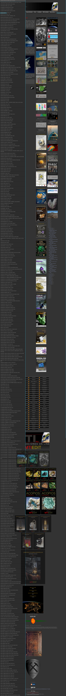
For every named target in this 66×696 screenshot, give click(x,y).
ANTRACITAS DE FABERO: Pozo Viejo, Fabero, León (7, 27)
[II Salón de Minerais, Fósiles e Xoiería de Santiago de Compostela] (41, 221)
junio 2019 (50, 278)
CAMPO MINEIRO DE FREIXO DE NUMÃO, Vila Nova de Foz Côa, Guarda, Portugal (11, 67)
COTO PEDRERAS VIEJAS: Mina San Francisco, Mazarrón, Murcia (8, 488)
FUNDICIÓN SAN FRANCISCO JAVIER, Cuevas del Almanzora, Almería (9, 608)
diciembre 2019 (51, 228)
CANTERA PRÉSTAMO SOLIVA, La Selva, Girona (6, 221)
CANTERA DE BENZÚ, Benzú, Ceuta (5, 115)
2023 (49, 222)
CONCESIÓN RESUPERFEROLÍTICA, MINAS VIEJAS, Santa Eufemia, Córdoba (10, 372)
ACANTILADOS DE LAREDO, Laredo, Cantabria (6, 5)
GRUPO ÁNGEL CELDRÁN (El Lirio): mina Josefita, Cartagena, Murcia (9, 633)
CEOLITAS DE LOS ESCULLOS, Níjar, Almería (6, 322)
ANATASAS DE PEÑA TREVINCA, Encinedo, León (7, 17)
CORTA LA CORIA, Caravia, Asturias (5, 392)
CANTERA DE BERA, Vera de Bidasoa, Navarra (6, 117)
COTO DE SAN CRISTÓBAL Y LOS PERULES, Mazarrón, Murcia (8, 447)
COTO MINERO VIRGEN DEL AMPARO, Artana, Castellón (7, 437)
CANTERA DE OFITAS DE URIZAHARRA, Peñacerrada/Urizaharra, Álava (9, 140)
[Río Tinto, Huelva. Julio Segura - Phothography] (52, 150)
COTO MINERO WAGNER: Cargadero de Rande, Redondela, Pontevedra (9, 444)
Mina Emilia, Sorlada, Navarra (52, 232)
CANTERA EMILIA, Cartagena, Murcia (5, 173)
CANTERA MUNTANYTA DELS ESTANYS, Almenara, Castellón (8, 211)
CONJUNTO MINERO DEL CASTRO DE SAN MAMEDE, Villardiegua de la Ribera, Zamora (11, 382)
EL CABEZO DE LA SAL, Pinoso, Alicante (5, 548)
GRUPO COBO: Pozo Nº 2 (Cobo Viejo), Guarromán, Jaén (7, 663)
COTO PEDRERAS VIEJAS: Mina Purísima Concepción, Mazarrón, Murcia (9, 486)
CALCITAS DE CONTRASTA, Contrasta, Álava (6, 47)
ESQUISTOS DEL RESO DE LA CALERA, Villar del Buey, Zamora (8, 556)
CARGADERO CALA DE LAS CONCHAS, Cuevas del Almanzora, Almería (9, 267)
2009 (49, 295)
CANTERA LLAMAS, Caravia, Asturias (5, 193)
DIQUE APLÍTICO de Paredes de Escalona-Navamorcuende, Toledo (9, 538)
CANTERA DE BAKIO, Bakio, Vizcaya (5, 112)
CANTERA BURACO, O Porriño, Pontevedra (6, 92)
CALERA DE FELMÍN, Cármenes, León (5, 60)
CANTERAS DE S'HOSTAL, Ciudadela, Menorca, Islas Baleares (8, 262)
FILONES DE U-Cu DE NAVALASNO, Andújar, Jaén (7, 576)
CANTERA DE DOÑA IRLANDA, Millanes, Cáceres (6, 125)
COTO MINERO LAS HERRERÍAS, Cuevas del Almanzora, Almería (8, 422)
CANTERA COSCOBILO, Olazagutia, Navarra (6, 107)
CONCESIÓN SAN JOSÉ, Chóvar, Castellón (6, 374)
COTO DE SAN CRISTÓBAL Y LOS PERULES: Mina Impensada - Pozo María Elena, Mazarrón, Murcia (12, 458)
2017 (49, 286)
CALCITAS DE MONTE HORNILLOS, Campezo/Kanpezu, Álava (8, 52)
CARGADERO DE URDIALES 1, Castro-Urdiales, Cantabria (8, 297)
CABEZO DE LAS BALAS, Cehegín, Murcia (6, 35)
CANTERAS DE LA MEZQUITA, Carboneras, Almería (7, 257)
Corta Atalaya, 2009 (51, 254)
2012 (49, 292)
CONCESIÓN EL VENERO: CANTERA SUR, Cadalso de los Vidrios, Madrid (9, 358)
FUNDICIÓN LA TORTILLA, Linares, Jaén (5, 603)
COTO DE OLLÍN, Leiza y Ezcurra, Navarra (6, 402)
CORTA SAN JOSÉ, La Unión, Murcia (5, 394)
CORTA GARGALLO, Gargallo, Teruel (5, 387)
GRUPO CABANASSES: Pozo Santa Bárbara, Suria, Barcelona (8, 638)
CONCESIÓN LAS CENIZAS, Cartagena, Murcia (6, 367)
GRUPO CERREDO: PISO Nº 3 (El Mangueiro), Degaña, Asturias (8, 648)
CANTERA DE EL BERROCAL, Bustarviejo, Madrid (7, 127)
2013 (49, 291)
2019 (49, 227)
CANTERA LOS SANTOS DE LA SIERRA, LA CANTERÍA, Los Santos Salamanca (10, 201)
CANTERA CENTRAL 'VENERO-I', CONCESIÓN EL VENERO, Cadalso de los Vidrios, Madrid (12, 102)
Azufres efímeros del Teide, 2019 (53, 249)
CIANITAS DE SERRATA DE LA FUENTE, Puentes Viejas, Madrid (8, 332)
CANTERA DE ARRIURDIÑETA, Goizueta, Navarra (6, 110)
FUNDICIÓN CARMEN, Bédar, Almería (5, 588)
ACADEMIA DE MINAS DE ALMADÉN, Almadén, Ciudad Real (8, 0)
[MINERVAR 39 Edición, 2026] (41, 371)
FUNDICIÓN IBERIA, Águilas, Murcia (5, 596)
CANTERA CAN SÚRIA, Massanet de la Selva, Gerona (7, 95)
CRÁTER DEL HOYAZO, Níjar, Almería (5, 496)
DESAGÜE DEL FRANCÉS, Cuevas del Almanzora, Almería (8, 533)
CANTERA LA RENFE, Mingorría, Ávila (5, 183)
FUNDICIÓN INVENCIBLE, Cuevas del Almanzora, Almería (7, 598)
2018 (49, 285)
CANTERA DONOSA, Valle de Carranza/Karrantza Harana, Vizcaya (8, 166)
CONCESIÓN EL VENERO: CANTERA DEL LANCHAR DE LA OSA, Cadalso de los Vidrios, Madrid (12, 353)
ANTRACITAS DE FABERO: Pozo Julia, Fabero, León (7, 25)
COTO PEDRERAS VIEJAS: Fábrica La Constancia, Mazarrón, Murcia (9, 483)
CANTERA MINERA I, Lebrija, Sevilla (5, 208)
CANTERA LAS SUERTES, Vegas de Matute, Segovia (7, 188)
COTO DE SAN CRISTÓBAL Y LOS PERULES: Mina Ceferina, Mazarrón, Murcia (10, 454)
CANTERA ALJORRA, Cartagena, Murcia (5, 77)
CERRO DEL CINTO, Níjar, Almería (5, 327)
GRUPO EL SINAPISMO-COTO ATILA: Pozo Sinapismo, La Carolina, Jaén (9, 678)
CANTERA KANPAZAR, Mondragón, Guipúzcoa (6, 178)
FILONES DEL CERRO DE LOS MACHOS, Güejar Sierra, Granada (8, 578)
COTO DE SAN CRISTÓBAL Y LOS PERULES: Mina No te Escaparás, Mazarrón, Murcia (11, 461)
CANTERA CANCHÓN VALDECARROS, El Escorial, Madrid (7, 97)
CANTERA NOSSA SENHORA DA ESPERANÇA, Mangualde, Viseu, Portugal (10, 216)
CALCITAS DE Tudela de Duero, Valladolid (6, 55)
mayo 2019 (50, 279)
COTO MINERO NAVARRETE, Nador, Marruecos (6, 429)
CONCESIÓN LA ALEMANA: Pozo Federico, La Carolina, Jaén (8, 362)
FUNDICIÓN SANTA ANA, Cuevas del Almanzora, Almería (7, 613)
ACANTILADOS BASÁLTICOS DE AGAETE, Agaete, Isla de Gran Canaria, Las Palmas (11, 2)
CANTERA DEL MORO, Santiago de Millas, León (6, 158)
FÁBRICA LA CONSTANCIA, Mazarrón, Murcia (6, 563)
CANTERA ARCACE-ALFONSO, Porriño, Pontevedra (7, 82)
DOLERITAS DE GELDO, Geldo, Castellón (6, 543)
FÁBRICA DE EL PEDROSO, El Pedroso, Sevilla (6, 561)
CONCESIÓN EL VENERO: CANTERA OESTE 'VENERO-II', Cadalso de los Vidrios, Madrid (11, 356)
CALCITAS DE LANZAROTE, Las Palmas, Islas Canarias (7, 50)
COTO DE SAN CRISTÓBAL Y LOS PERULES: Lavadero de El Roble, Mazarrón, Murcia (11, 449)
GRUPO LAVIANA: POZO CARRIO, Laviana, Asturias (7, 693)
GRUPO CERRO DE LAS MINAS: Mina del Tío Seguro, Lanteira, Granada (9, 653)
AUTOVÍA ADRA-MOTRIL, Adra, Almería (5, 30)
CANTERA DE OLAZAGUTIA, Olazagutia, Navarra (6, 142)
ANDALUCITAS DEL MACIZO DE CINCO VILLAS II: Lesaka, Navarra (9, 20)
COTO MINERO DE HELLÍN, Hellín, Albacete (6, 414)
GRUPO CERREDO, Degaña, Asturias (5, 643)
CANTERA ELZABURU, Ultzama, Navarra (5, 171)
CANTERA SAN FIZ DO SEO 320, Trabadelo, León (7, 228)
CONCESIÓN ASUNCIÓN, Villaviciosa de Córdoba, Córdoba (8, 342)
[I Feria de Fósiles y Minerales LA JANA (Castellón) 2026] (41, 237)
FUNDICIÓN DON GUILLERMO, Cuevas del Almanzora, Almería (8, 593)
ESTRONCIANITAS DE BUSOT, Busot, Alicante (6, 558)
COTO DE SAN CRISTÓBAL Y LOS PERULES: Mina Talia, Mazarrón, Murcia (10, 473)
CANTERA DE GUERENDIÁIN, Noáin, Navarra (6, 132)
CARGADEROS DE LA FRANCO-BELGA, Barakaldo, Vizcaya (8, 307)
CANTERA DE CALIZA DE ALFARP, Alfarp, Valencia (7, 120)
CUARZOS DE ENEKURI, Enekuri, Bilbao (5, 503)
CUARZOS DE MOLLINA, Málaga (4, 513)
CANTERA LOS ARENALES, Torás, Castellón (6, 196)
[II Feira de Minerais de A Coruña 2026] (41, 308)
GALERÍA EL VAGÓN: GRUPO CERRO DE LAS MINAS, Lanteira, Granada (9, 616)
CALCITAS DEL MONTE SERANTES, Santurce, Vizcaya (7, 57)
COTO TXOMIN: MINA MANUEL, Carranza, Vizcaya (7, 493)
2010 (49, 294)
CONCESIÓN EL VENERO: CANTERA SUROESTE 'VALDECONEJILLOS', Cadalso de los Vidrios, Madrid (12, 360)
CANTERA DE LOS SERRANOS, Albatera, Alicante (7, 137)
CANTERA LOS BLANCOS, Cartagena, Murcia (6, 198)
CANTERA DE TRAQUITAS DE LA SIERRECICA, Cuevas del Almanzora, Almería (10, 145)
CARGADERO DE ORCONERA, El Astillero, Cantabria (7, 287)
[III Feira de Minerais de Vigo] (41, 273)
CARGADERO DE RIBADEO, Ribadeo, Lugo (6, 292)
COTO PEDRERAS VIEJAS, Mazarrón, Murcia (6, 481)
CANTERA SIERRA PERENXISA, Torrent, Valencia (6, 233)
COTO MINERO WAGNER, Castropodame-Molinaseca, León (8, 442)
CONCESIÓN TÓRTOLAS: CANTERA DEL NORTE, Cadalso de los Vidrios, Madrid (10, 377)
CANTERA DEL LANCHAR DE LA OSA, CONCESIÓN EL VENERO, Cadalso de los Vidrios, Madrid (12, 156)
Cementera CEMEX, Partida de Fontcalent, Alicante (7, 317)
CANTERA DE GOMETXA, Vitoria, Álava (5, 130)
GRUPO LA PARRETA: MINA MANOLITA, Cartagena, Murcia (8, 683)
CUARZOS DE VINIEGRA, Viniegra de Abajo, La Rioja (7, 521)
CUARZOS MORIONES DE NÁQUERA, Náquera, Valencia (7, 523)
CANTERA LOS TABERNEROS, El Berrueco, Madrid (7, 203)
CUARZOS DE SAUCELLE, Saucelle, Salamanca (6, 518)
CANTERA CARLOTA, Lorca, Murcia (5, 100)
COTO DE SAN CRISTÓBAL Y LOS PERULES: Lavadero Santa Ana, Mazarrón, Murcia (11, 452)
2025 (49, 220)
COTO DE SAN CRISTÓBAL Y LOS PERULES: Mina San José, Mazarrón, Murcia (10, 466)
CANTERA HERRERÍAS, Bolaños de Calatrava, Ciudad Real (8, 176)
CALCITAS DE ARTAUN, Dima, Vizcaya (5, 45)
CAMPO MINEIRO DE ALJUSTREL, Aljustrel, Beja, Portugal (8, 65)
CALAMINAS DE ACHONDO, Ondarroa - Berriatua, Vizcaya (8, 42)
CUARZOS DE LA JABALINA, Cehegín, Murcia (6, 508)
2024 (49, 221)
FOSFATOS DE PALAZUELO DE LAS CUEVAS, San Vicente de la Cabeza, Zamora (10, 583)
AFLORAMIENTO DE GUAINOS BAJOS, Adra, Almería (7, 7)
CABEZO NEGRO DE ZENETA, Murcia (5, 37)
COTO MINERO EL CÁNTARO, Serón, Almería (6, 417)
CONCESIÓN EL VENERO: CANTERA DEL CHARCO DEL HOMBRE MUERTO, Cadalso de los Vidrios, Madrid (12, 351)
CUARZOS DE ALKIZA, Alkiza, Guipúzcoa (5, 498)
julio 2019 (50, 277)
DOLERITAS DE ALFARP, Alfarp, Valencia (5, 541)
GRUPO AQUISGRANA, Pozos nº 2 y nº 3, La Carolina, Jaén (8, 628)
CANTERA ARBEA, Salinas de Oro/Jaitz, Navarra (6, 80)
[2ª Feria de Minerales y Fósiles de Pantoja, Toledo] (41, 168)
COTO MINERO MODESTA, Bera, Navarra (6, 427)
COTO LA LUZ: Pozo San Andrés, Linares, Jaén (6, 404)
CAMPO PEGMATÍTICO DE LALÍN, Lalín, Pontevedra (7, 72)
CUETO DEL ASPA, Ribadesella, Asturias (5, 526)
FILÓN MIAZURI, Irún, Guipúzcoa (4, 573)
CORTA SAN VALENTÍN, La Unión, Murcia (5, 397)
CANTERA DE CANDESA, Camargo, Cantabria (6, 122)
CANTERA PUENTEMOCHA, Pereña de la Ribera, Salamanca (8, 223)
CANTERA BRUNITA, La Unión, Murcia (5, 90)
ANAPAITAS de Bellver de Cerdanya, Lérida (6, 12)
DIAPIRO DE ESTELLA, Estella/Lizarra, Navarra (6, 536)
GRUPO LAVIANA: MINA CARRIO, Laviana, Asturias (7, 688)
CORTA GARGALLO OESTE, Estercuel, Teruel (6, 389)
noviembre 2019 (51, 229)
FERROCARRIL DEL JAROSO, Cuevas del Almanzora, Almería (8, 568)
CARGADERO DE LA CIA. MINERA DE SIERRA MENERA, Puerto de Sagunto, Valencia (11, 277)
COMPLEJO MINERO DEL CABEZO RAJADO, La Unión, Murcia (8, 337)
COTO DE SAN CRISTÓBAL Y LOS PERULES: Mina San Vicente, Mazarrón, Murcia (11, 468)
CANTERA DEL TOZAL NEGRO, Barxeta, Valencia (7, 163)
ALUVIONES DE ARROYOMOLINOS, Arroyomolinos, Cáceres (8, 10)
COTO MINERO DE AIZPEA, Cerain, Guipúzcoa (6, 409)
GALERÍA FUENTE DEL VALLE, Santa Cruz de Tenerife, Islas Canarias (9, 618)
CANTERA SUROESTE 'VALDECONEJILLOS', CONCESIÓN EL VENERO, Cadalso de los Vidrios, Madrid (12, 238)
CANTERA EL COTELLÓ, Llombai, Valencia (6, 168)
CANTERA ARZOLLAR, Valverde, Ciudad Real (6, 87)
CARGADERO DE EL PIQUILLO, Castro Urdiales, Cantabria (8, 272)
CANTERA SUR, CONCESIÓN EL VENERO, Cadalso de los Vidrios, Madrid (9, 236)
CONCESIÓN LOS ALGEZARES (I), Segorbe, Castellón (7, 369)
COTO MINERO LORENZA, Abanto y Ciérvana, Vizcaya (7, 424)
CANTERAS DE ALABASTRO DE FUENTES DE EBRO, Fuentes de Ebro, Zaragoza (10, 252)
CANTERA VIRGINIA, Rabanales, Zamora (5, 247)
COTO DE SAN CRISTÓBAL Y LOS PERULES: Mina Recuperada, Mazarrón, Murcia (11, 463)
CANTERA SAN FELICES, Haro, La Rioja (5, 226)
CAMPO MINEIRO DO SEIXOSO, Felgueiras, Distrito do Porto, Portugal (9, 70)
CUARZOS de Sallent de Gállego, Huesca (6, 516)
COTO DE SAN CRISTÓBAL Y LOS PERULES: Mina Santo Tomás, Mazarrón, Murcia (11, 471)
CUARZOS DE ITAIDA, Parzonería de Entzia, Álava (7, 506)
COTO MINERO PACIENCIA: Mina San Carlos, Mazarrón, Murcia (8, 432)
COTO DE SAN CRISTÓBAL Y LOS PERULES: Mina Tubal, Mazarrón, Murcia (10, 476)
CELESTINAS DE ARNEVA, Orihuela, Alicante (6, 312)
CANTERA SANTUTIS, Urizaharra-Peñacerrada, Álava (7, 231)
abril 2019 (50, 280)
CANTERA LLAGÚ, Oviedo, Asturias (5, 191)
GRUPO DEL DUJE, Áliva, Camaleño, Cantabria (6, 668)
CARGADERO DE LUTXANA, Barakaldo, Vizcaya (6, 282)
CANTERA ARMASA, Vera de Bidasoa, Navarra (6, 85)
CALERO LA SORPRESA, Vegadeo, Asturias (6, 62)
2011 (49, 293)
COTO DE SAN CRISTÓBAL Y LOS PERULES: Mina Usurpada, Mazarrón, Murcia (10, 478)
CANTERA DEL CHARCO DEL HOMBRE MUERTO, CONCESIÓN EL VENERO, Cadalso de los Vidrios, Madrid (12, 151)
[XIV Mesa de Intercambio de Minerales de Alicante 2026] (41, 326)
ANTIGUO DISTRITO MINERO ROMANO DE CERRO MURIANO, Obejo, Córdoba (10, 22)
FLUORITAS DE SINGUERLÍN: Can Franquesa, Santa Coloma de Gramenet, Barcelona (11, 581)
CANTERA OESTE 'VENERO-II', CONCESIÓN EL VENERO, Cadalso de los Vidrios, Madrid (11, 218)
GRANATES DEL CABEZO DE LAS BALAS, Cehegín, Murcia (8, 623)
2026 (49, 219)
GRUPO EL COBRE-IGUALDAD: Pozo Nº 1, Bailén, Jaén (7, 673)
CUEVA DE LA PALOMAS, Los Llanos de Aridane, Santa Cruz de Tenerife (9, 528)
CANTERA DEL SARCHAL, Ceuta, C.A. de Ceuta (6, 161)
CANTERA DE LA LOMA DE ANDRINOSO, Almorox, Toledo (7, 135)
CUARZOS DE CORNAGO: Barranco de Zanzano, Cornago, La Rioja (9, 501)
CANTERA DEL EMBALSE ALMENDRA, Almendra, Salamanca (8, 153)
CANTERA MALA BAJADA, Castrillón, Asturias (6, 206)
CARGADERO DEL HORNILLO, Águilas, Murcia (6, 302)
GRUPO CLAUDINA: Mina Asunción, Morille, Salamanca (7, 658)
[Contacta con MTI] (41, 45)
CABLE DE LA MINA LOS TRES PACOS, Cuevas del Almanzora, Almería (9, 40)
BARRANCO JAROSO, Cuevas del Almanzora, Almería (7, 32)
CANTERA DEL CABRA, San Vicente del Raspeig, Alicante (7, 147)
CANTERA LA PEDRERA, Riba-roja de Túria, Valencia (7, 181)
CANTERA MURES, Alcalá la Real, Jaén (5, 213)
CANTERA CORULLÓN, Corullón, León (5, 105)
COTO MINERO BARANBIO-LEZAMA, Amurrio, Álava (7, 407)
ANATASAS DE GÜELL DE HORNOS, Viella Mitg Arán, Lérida (8, 15)
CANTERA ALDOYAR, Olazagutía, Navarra (6, 75)
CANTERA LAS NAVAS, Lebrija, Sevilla (5, 186)
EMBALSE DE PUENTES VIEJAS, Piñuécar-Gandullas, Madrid (8, 553)
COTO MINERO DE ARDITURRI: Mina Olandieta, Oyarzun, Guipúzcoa (9, 412)
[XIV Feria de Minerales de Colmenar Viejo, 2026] (41, 203)
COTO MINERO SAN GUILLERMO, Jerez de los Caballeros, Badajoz (9, 434)
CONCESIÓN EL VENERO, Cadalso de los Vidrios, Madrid (7, 347)
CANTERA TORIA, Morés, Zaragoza (5, 242)
